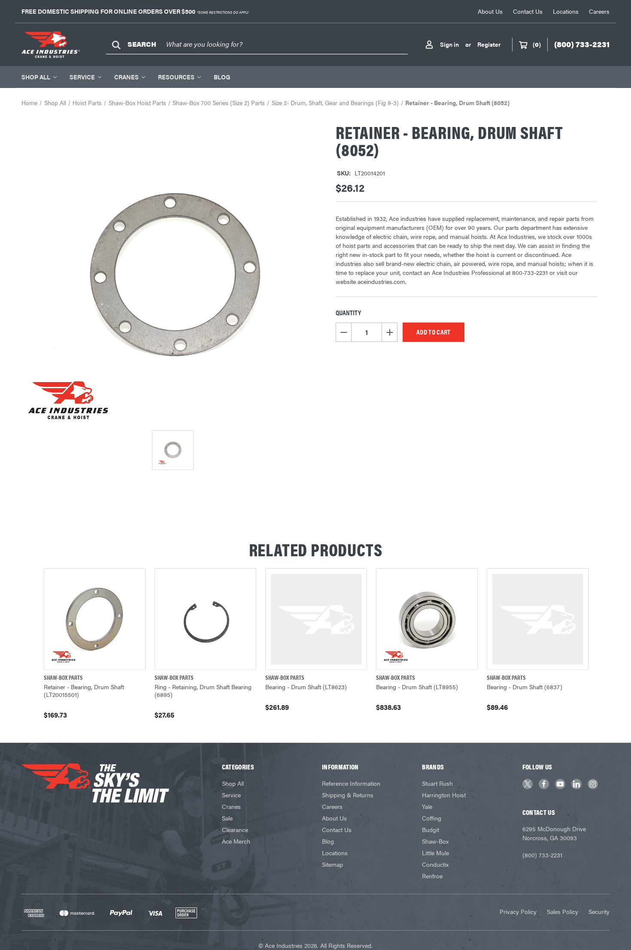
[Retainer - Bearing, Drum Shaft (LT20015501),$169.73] (94, 619)
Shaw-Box (435, 841)
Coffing (431, 818)
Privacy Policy (518, 911)
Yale (427, 806)
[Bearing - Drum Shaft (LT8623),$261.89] (316, 619)
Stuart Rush (437, 783)
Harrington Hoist (444, 795)
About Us (490, 11)
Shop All (35, 76)
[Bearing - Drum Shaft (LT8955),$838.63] (426, 619)
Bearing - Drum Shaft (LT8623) (306, 687)
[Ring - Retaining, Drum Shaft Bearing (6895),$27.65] (205, 619)
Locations (566, 11)
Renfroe (432, 876)
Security (599, 911)
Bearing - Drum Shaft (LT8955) (417, 687)
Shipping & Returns (347, 795)
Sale (227, 818)
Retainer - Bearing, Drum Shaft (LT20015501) (84, 690)
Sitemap (332, 864)
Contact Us (528, 11)
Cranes (126, 76)
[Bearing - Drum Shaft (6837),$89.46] (537, 619)
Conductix (435, 864)
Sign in (449, 44)
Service (82, 76)
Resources (176, 76)
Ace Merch (236, 841)
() (537, 44)
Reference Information (351, 783)
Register (489, 44)
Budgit (430, 829)
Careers (599, 11)
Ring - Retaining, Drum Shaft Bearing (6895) (203, 690)
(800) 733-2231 (542, 855)
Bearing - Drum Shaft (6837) (524, 687)
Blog (222, 76)
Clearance (235, 829)
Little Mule (435, 853)
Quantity (348, 312)
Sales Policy (562, 911)
